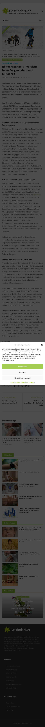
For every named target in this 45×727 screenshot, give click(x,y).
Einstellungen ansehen (22, 378)
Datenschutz (24, 382)
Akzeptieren (22, 366)
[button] (42, 345)
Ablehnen (22, 372)
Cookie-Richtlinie (15, 382)
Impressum (32, 382)
